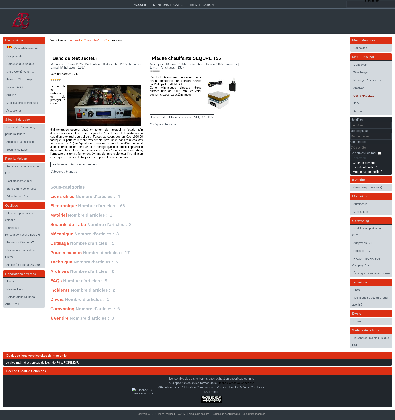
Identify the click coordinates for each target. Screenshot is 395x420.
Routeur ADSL (15, 87)
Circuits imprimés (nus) (367, 187)
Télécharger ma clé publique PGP (370, 341)
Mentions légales (168, 5)
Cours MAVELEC (95, 40)
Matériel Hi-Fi (14, 289)
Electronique (63, 205)
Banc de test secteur (75, 58)
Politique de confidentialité (226, 413)
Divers (57, 299)
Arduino (11, 95)
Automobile (360, 204)
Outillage (59, 243)
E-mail (55, 67)
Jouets (10, 281)
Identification (202, 5)
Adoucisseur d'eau (17, 196)
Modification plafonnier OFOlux (367, 232)
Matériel (58, 215)
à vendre (59, 318)
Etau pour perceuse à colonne (19, 217)
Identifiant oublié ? (365, 167)
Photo (357, 290)
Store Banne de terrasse (21, 188)
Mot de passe (359, 131)
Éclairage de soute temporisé (371, 273)
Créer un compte (364, 163)
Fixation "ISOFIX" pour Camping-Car (366, 262)
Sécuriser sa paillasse (20, 142)
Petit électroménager (19, 181)
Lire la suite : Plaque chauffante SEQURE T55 (182, 117)
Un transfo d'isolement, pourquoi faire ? (20, 131)
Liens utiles (62, 196)
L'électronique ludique (20, 64)
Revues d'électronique (20, 79)
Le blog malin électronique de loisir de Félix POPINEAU (42, 362)
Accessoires (13, 110)
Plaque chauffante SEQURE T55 (186, 58)
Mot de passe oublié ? (367, 171)
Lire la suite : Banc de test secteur (74, 164)
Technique (61, 262)
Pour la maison (66, 252)
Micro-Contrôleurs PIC (20, 71)
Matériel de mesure (26, 48)
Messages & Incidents (367, 80)
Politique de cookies (198, 413)
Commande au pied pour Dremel (21, 254)
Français (71, 171)
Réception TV (361, 251)
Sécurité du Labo (17, 149)
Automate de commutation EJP (22, 170)
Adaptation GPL (363, 243)
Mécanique (61, 233)
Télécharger (360, 72)
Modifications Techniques (22, 102)
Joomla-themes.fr (207, 416)
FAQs (56, 280)
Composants (14, 56)
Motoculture (360, 211)
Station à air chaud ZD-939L (23, 264)
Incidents (60, 290)
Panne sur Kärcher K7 (20, 242)
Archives (59, 271)
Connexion (360, 48)
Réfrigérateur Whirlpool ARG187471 (20, 300)
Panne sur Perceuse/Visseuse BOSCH (22, 231)
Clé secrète (358, 142)
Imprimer (135, 64)
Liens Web (360, 64)
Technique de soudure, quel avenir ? (370, 301)
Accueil (140, 5)
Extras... (358, 321)
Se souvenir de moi (363, 153)
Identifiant (356, 119)
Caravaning (62, 308)
